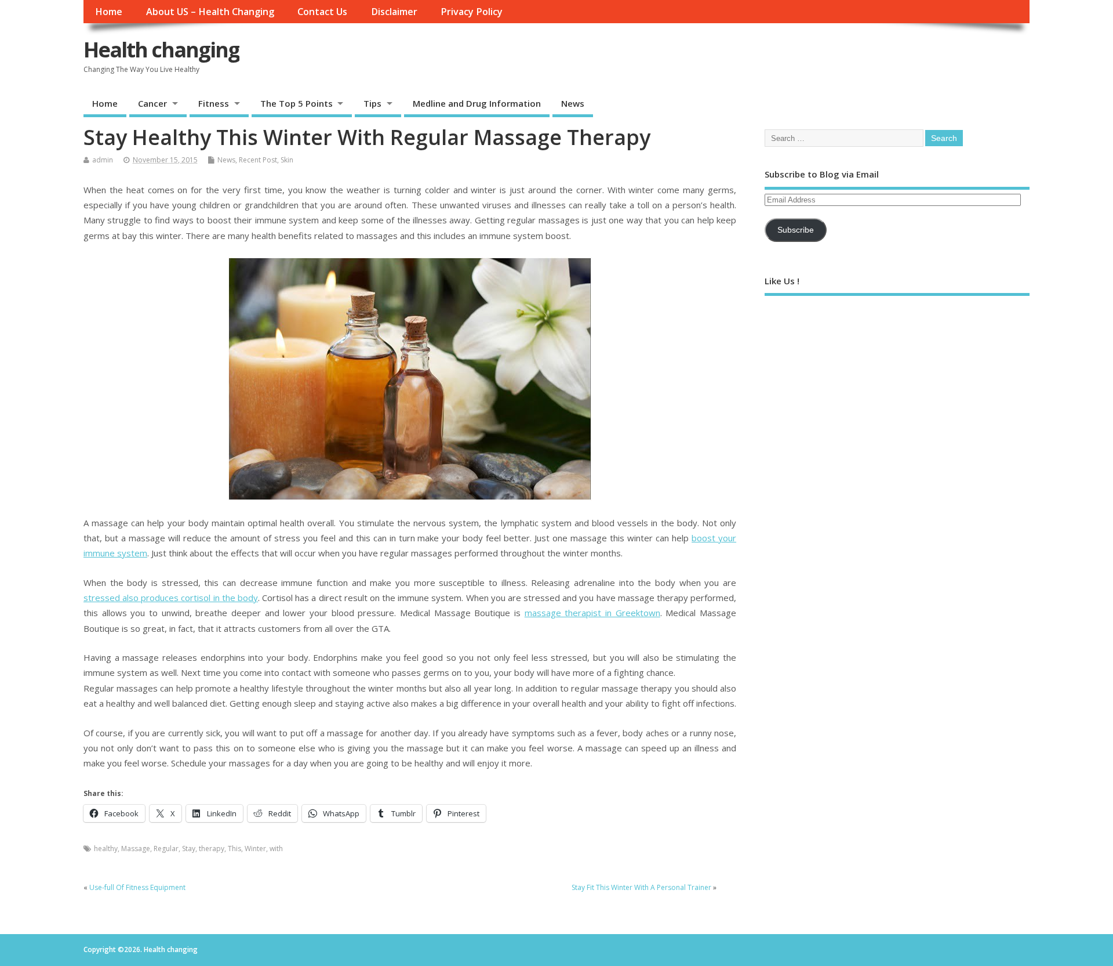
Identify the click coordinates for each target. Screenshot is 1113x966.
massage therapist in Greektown (592, 612)
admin (102, 160)
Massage (135, 848)
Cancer (152, 103)
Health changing (161, 49)
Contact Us (322, 11)
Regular (166, 848)
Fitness (213, 103)
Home (108, 11)
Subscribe (795, 230)
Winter (255, 848)
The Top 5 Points (296, 103)
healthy (106, 848)
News (572, 103)
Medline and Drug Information (477, 103)
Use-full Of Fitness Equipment (137, 887)
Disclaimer (394, 11)
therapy (211, 848)
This (234, 848)
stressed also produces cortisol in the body (170, 597)
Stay (188, 848)
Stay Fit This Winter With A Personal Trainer (641, 887)
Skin (287, 160)
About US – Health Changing (210, 11)
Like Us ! (782, 281)
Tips (372, 103)
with (276, 848)
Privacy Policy (472, 11)
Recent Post (258, 160)
